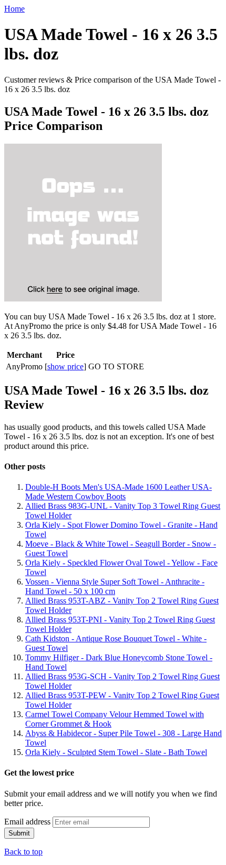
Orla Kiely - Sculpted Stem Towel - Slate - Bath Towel (116, 752)
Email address (27, 821)
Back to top (23, 851)
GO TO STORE (116, 366)
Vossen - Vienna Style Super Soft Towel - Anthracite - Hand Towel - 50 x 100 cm (114, 586)
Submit (19, 833)
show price (65, 366)
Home (14, 8)
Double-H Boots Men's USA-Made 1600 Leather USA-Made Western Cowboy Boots (118, 491)
